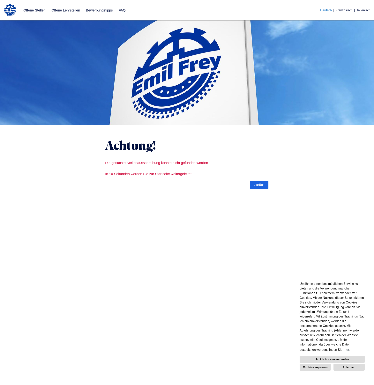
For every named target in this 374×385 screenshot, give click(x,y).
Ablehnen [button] (349, 367)
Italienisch (363, 10)
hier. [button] (347, 349)
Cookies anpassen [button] (315, 367)
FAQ (122, 10)
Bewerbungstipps (99, 10)
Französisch (344, 10)
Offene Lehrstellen (65, 10)
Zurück (259, 185)
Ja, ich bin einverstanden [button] (332, 359)
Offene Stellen (34, 10)
